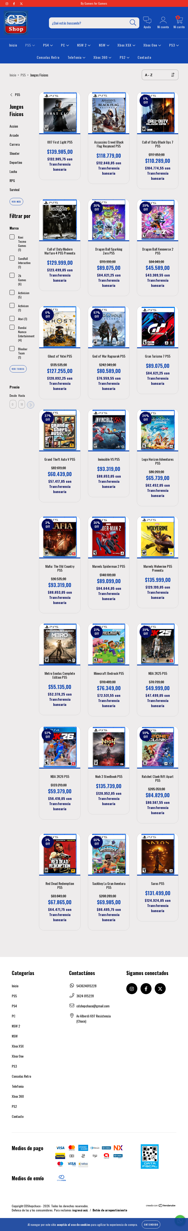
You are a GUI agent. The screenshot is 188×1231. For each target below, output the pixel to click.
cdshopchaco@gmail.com (92, 1005)
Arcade (14, 135)
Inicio (13, 45)
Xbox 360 (101, 57)
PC (63, 45)
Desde (13, 395)
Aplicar (30, 405)
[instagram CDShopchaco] (7, 3)
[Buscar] (133, 22)
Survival (14, 189)
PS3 (172, 45)
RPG (12, 180)
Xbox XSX (125, 45)
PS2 (123, 57)
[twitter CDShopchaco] (21, 3)
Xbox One (150, 45)
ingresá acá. (80, 1210)
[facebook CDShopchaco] (14, 3)
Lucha (13, 171)
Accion (14, 126)
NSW (102, 45)
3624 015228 (85, 995)
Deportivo (16, 162)
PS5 (28, 45)
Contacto (144, 57)
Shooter (15, 153)
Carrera (15, 144)
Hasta (21, 395)
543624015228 (86, 985)
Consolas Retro (48, 57)
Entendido (151, 1224)
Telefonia (75, 57)
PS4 (46, 45)
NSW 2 (82, 45)
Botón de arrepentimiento (110, 1210)
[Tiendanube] (161, 1206)
